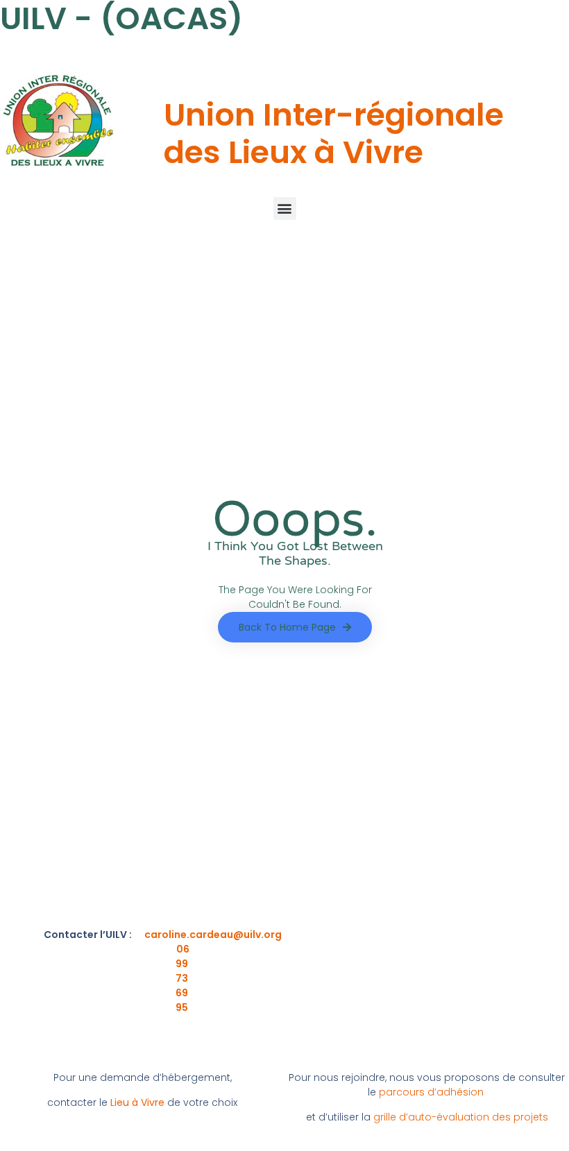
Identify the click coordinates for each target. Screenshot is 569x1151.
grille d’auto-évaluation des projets (460, 1117)
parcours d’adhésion (431, 1092)
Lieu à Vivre (137, 1102)
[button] (284, 208)
